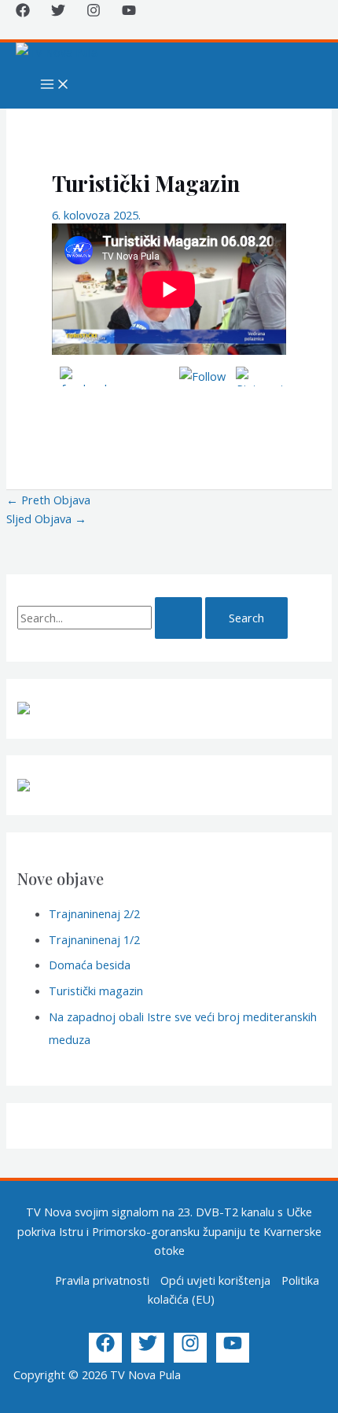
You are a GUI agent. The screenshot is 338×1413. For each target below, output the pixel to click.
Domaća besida (89, 964)
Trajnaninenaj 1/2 (94, 939)
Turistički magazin (96, 990)
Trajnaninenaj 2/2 (94, 913)
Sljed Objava (46, 518)
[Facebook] (23, 12)
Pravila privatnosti (102, 1280)
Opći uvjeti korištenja (215, 1280)
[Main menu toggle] (55, 85)
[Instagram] (93, 12)
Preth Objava (48, 499)
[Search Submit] (178, 618)
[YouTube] (129, 12)
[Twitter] (58, 12)
